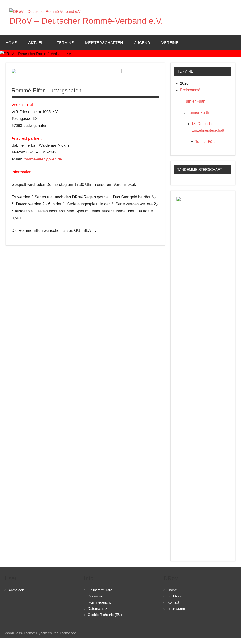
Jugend (142, 43)
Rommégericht (99, 602)
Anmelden (16, 590)
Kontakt (173, 602)
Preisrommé (190, 90)
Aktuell (36, 43)
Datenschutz (97, 609)
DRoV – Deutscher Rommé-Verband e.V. (86, 21)
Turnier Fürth (194, 101)
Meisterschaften (104, 43)
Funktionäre (176, 596)
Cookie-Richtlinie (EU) (105, 615)
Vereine (169, 43)
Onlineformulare (100, 590)
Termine (65, 43)
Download (95, 596)
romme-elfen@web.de (42, 159)
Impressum (176, 609)
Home (11, 43)
